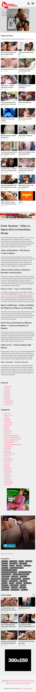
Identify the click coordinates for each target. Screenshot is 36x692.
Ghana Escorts (25, 682)
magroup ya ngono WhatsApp (9, 296)
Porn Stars (7, 462)
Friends (11, 680)
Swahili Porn (7, 470)
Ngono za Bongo (8, 459)
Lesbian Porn (8, 450)
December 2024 (8, 401)
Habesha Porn (8, 424)
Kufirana (6, 428)
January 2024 (8, 404)
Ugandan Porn (8, 481)
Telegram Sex (8, 682)
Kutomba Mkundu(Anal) (10, 441)
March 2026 (7, 395)
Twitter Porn (7, 479)
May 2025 (7, 397)
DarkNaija (32, 682)
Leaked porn (7, 448)
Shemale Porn (8, 468)
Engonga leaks (8, 422)
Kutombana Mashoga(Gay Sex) (12, 444)
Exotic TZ (30, 688)
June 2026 (7, 390)
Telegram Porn (8, 475)
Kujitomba (7, 430)
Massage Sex (8, 452)
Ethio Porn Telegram (25, 683)
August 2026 (7, 386)
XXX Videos (7, 484)
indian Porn (7, 426)
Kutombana (8, 683)
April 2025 (7, 399)
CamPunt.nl (10, 553)
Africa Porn (7, 413)
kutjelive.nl (4, 553)
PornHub (6, 464)
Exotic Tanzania (23, 688)
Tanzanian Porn (8, 472)
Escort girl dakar (18, 680)
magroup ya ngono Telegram (25, 294)
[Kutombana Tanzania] (9, 5)
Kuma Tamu (7, 433)
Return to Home (28, 39)
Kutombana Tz (8, 446)
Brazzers (6, 417)
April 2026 (7, 393)
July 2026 (7, 388)
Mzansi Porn (7, 455)
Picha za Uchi (8, 461)
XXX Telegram (15, 683)
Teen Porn (7, 473)
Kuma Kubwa (8, 431)
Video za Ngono (8, 483)
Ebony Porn (7, 421)
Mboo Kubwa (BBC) (9, 453)
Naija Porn (7, 457)
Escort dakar (26, 680)
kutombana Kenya (9, 442)
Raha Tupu (7, 466)
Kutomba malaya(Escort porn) (12, 439)
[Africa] (18, 549)
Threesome (7, 477)
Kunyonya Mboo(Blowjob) (11, 435)
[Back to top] (32, 688)
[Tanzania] (18, 510)
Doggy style (7, 419)
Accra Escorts (16, 682)
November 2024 (8, 403)
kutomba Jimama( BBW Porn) (12, 437)
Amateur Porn (8, 415)
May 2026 (7, 392)
